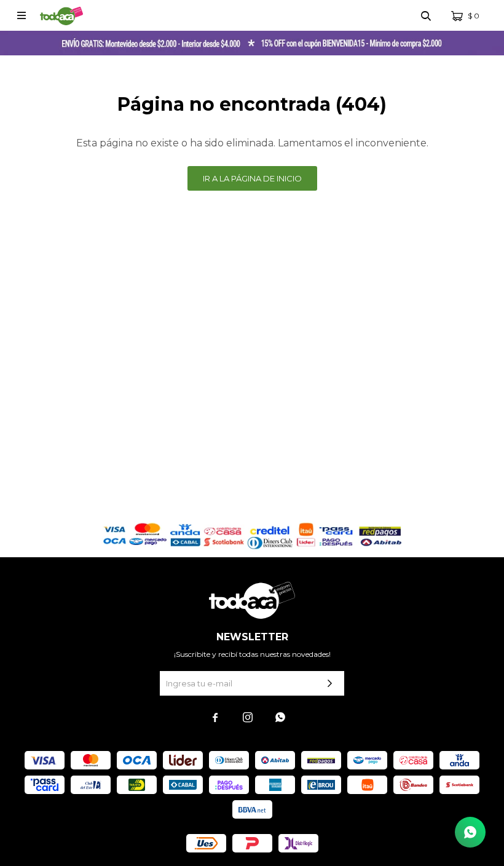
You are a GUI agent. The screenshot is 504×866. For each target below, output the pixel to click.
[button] (426, 15)
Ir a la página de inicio (252, 178)
